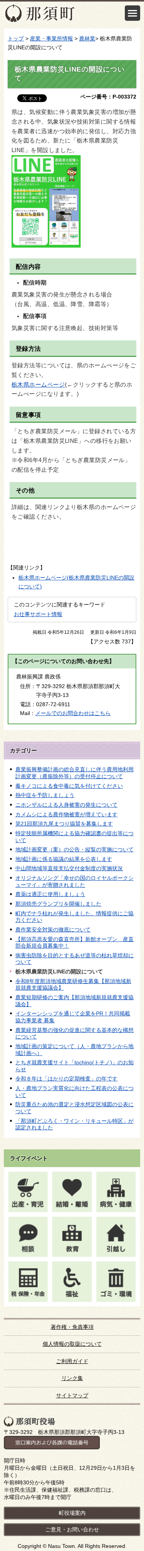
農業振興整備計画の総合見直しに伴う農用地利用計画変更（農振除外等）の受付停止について (74, 772)
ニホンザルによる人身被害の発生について (66, 805)
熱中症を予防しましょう (44, 795)
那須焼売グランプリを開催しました (58, 904)
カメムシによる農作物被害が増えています (66, 814)
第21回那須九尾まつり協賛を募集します (64, 824)
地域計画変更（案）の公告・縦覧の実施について (74, 849)
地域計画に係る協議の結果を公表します (63, 859)
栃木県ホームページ (38, 385)
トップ (16, 38)
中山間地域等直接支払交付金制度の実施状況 (69, 868)
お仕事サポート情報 (38, 614)
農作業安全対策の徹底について (53, 929)
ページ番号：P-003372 (108, 97)
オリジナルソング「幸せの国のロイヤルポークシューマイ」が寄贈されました (74, 881)
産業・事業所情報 (51, 38)
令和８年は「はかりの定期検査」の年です (66, 1078)
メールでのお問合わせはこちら (73, 713)
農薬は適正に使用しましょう (50, 894)
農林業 (87, 38)
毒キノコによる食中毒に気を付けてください (69, 786)
